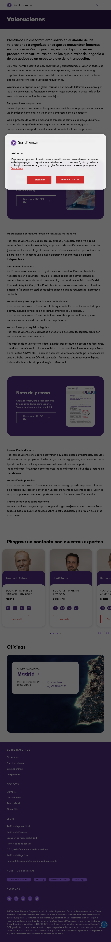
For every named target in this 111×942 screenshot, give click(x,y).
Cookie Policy (17, 168)
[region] (55, 162)
